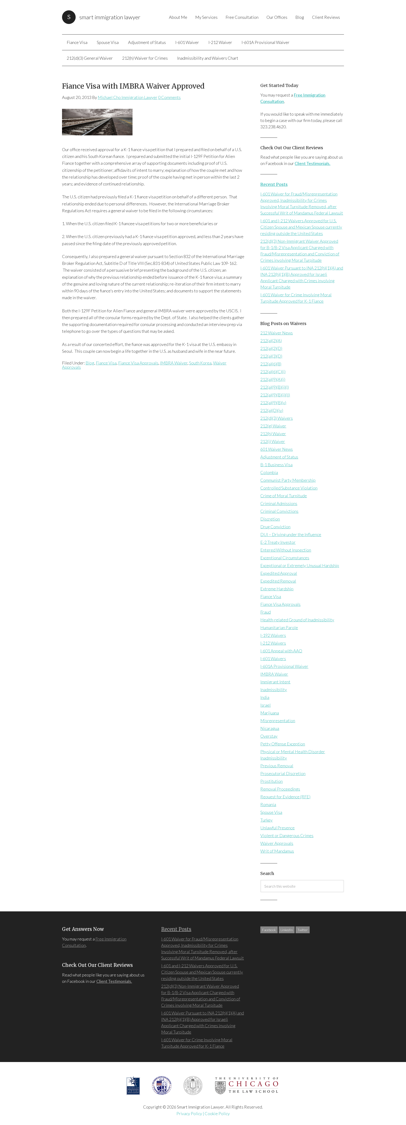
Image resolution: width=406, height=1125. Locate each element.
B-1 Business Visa (276, 464)
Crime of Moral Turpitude (283, 495)
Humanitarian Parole (279, 627)
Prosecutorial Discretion (282, 773)
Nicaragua (269, 728)
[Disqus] (153, 439)
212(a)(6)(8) (270, 363)
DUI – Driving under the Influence (290, 534)
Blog (90, 362)
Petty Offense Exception (282, 743)
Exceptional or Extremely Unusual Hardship (299, 565)
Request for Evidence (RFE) (285, 796)
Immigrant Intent (275, 681)
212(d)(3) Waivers (276, 418)
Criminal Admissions (278, 503)
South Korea (200, 362)
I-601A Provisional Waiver (284, 666)
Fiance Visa (106, 362)
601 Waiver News (276, 449)
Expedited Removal (278, 581)
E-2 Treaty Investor (278, 542)
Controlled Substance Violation (288, 487)
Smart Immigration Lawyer (110, 17)
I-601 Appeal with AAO (281, 650)
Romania (268, 804)
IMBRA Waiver (173, 362)
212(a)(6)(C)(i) (272, 371)
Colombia (269, 472)
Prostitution (271, 781)
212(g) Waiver (273, 425)
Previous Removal (276, 765)
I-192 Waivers (273, 635)
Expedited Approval (278, 573)
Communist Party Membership (288, 480)
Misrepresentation (277, 720)
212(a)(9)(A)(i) (272, 379)
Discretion (270, 518)
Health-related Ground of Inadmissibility (297, 619)
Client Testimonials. (312, 163)
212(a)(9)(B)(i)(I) (274, 387)
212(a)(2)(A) (271, 340)
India (264, 697)
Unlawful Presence (277, 827)
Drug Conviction (275, 526)
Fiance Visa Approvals (138, 362)
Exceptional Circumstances (284, 557)
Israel (265, 705)
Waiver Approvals (276, 843)
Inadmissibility (273, 689)
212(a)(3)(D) (271, 356)
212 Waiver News (276, 332)
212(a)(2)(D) (271, 348)
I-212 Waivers (273, 643)
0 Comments (169, 97)
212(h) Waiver (273, 433)
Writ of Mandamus (277, 851)
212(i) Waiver (272, 441)
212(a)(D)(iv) (271, 410)
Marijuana (269, 712)
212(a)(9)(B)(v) (273, 402)
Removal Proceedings (280, 789)
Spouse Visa (271, 812)
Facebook (269, 930)
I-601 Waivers (273, 658)
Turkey (266, 820)
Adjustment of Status (279, 456)
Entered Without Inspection (285, 550)
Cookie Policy (217, 1113)
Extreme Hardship (276, 588)
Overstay (268, 736)
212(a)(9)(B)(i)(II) (275, 394)
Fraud (265, 612)
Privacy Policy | (190, 1113)
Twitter (302, 930)
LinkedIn (287, 930)
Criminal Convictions (279, 511)
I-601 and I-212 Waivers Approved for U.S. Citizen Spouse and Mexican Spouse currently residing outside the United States (301, 227)
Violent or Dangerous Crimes (286, 835)
